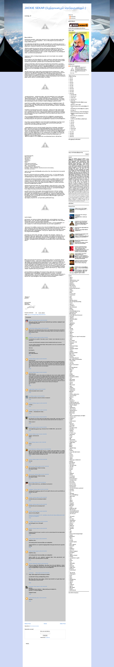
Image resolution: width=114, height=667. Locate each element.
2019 (71, 82)
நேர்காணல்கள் (72, 463)
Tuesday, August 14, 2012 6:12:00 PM (41, 521)
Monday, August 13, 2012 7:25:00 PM (40, 434)
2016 (71, 87)
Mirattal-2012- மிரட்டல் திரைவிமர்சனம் (77, 115)
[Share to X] (41, 313)
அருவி (71, 498)
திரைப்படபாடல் (76, 189)
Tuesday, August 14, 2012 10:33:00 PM (39, 551)
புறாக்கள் (71, 564)
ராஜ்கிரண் (71, 582)
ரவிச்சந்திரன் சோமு (73, 579)
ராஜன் (30, 482)
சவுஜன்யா (71, 458)
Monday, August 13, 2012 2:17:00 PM (41, 337)
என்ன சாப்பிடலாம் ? (73, 513)
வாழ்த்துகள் (71, 351)
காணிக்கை (84, 191)
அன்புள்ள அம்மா (72, 411)
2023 (71, 77)
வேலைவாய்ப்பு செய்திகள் (74, 352)
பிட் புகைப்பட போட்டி (73, 433)
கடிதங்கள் (80, 173)
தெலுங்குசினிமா (72, 323)
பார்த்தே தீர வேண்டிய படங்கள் (74, 280)
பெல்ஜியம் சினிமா (72, 567)
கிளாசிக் (71, 325)
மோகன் (71, 575)
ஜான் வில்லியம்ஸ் (72, 462)
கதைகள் (83, 176)
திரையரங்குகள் (72, 375)
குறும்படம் (86, 184)
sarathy (30, 538)
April (72, 125)
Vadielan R (31, 320)
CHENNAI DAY (71, 186)
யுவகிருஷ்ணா (31, 489)
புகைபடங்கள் (71, 182)
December (73, 94)
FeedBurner (47, 637)
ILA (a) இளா (31, 521)
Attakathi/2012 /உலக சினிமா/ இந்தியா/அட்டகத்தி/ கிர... (80, 108)
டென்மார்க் (71, 540)
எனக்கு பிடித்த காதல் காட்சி (74, 512)
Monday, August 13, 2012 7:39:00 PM (39, 442)
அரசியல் (87, 163)
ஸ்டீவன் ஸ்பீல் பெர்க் (73, 590)
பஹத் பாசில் (74, 193)
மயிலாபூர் (71, 349)
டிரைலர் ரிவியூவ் (72, 425)
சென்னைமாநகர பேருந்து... (83, 178)
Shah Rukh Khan (73, 486)
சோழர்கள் (71, 535)
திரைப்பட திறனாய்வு (73, 544)
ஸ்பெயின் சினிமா (84, 185)
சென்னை (77, 168)
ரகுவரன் (71, 578)
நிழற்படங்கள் (70, 183)
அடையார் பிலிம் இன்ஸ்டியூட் (81, 196)
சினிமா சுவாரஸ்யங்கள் (80, 169)
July (71, 120)
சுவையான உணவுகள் (73, 395)
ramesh (30, 442)
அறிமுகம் (71, 500)
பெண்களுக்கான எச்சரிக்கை (74, 376)
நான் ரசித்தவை (72, 552)
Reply (30, 324)
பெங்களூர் (72, 174)
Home (45, 623)
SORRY (76, 67)
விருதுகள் (71, 588)
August (72, 100)
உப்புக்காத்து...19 (73, 110)
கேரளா (71, 453)
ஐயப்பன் (71, 449)
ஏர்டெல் (71, 517)
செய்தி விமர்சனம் (77, 165)
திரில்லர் (80, 164)
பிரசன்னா (71, 560)
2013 (71, 91)
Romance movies (73, 485)
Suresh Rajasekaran (33, 449)
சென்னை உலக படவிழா (83, 177)
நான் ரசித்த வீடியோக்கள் (83, 182)
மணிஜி (30, 389)
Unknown (30, 358)
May (71, 123)
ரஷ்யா (82, 193)
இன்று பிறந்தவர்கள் (73, 313)
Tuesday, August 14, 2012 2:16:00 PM (40, 497)
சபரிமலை (71, 457)
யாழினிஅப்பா (85, 172)
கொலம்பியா (80, 192)
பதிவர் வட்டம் (84, 168)
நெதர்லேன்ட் (71, 430)
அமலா (71, 497)
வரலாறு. (71, 437)
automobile (72, 489)
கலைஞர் (71, 419)
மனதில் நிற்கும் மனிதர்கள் (78, 179)
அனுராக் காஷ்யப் (72, 496)
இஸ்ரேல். (73, 191)
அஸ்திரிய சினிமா (85, 190)
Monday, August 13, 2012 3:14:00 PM (40, 372)
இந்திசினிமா (72, 324)
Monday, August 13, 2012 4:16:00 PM (37, 396)
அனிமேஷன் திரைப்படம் (73, 410)
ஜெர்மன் (71, 398)
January (72, 129)
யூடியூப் (71, 576)
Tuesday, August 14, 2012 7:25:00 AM (42, 466)
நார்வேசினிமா (81, 189)
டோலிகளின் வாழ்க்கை (73, 541)
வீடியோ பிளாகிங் (72, 379)
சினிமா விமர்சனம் (72, 162)
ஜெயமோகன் (72, 423)
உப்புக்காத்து (33, 314)
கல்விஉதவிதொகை (73, 520)
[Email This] (39, 313)
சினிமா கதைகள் (71, 185)
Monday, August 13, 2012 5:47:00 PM (40, 427)
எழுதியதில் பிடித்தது (79, 191)
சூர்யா (69, 198)
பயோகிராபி (71, 556)
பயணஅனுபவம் (71, 169)
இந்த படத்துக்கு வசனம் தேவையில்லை (80, 181)
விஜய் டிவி (71, 586)
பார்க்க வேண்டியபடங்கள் (84, 160)
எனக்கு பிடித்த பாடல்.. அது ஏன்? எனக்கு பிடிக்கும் (79, 176)
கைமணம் (71, 454)
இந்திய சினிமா (76, 180)
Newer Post (28, 623)
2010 (71, 133)
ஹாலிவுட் (75, 167)
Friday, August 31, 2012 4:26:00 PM (40, 586)
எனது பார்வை (78, 172)
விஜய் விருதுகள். (72, 587)
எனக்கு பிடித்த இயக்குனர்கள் (74, 197)
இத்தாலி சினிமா (72, 412)
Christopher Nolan (83, 194)
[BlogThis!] (40, 313)
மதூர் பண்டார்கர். (72, 572)
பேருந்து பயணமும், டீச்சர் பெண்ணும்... (81, 208)
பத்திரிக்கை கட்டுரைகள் (73, 555)
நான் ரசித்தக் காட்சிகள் (73, 427)
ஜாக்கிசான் (84, 192)
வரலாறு (71, 583)
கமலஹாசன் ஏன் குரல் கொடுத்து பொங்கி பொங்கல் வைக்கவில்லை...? (81, 234)
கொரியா (76, 175)
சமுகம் (85, 165)
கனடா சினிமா (72, 518)
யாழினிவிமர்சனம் (72, 407)
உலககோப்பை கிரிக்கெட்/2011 (84, 186)
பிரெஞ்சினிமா (71, 178)
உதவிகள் (71, 392)
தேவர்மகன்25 (72, 545)
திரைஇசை (80, 183)
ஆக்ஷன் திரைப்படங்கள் (73, 171)
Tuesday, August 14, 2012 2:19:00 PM (40, 504)
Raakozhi (30, 528)
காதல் (70, 372)
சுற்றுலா (71, 386)
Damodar (30, 427)
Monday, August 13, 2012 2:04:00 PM (41, 328)
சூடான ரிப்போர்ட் (73, 177)
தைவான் (86, 198)
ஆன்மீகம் (87, 196)
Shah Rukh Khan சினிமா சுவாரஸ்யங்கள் (76, 488)
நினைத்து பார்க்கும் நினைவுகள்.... (40, 314)
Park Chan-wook (81, 195)
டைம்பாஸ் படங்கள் (72, 293)
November (73, 96)
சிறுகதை (80, 175)
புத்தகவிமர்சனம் (74, 190)
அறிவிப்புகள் (71, 175)
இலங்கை (70, 191)
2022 (71, 79)
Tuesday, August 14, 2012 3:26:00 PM (40, 511)
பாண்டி (71, 559)
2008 (71, 136)
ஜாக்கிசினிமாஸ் (72, 536)
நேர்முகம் (71, 553)
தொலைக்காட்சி (72, 400)
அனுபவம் (29, 314)
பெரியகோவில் (72, 565)
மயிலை (71, 378)
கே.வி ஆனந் (72, 527)
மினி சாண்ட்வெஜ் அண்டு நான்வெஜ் (75, 301)
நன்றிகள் (87, 169)
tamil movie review (73, 441)
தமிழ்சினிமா (74, 161)
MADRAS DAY (76, 184)
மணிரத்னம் (78, 185)
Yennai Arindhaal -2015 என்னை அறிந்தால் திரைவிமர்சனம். (80, 254)
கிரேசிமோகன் (72, 525)
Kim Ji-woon (72, 481)
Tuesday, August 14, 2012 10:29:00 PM (39, 538)
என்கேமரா (81, 184)
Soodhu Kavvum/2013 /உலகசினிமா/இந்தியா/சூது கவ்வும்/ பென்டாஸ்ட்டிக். (81, 261)
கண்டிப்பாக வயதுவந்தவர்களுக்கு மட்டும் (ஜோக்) (77, 415)
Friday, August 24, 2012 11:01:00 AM (42, 572)
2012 (71, 93)
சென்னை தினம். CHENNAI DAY (75, 459)
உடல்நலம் (71, 506)
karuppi (30, 597)
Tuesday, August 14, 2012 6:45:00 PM (40, 528)
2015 (71, 88)
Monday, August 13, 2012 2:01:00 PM (40, 320)
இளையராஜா (72, 505)
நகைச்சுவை (70, 181)
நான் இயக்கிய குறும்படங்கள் (74, 402)
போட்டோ (85, 174)
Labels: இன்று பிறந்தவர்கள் (74, 357)
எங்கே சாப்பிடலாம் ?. (73, 509)
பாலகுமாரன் (71, 431)
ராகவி (85, 193)
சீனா (70, 529)
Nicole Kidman (75, 195)
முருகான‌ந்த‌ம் (31, 586)
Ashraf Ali (31, 403)
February (72, 128)
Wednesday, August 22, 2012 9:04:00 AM (40, 563)
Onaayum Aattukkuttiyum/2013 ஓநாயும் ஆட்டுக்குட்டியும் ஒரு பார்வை (81, 247)
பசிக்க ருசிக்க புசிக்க (73, 465)
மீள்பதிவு (75, 183)
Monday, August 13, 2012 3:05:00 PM (40, 358)
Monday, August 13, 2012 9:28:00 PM (44, 449)
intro (70, 492)
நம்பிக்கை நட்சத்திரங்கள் (74, 551)
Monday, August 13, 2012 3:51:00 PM (38, 389)
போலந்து (80, 190)
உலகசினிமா (73, 164)
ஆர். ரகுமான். (72, 502)
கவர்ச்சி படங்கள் (82, 197)
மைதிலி (71, 406)
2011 (71, 131)
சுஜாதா (87, 197)
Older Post (63, 623)
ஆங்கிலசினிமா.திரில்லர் (72, 173)
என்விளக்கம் (70, 179)
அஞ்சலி (71, 371)
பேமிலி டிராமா (72, 568)
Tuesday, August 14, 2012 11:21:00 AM (41, 489)
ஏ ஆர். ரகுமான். (72, 516)
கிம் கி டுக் (71, 524)
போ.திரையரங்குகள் (73, 569)
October (72, 97)
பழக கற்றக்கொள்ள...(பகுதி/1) (74, 557)
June (72, 122)
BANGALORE (72, 477)
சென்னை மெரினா (72, 360)
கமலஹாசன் (71, 418)
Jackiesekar (31, 572)
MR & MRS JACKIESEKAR (75, 66)
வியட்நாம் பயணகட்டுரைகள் (74, 364)
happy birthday (72, 439)
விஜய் (70, 438)
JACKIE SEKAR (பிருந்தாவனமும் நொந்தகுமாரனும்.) (55, 7)
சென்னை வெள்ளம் (73, 421)
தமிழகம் (80, 159)
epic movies (74, 196)
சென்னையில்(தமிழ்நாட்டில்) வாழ (81, 170)
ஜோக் (70, 327)
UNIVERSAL (31, 337)
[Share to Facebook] (42, 313)
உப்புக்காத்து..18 (73, 117)
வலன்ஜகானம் (72, 584)
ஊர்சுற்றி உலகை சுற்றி (73, 508)
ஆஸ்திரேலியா (72, 504)
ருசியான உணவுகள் (73, 408)
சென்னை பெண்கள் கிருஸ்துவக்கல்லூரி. (78, 198)
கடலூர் (71, 414)
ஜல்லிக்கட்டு (71, 396)
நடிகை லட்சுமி (72, 549)
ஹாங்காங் (71, 474)
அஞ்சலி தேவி (72, 493)
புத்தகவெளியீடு (72, 563)
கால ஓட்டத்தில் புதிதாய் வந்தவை (75, 451)
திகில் (76, 182)
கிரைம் (70, 167)
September (73, 99)
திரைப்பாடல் (71, 399)
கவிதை (88, 176)
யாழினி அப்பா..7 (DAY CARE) (76, 104)
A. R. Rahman (72, 476)
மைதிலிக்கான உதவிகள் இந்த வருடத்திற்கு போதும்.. (79, 118)
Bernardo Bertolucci (76, 194)
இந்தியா (71, 443)
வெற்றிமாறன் (72, 473)
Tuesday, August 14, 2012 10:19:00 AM (38, 482)
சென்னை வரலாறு (84, 180)
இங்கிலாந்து (77, 186)
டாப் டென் (71, 539)
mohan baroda (31, 328)
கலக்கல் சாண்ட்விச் (82, 162)
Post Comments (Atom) (34, 626)
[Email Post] (36, 312)
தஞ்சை (71, 543)
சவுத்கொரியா (72, 528)
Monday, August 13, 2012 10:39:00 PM (40, 459)
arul (29, 396)
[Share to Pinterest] (44, 313)
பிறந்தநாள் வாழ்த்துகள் (73, 404)
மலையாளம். (79, 174)
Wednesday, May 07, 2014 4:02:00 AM (39, 597)
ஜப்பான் (71, 189)
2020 (71, 80)
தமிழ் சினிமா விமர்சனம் (73, 300)
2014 (71, 90)
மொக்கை (79, 193)
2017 (71, 85)
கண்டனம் (85, 173)
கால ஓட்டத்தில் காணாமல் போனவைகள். (76, 315)
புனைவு (76, 178)
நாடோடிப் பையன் (31, 466)
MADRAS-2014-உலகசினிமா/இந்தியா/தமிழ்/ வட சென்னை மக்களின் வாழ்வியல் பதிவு (81, 268)
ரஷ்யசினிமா (71, 580)
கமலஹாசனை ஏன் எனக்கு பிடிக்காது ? (81, 221)
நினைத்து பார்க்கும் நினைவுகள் (75, 403)
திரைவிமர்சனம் (83, 161)
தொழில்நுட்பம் (72, 548)
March (72, 126)
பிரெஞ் (71, 561)
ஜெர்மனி (71, 537)
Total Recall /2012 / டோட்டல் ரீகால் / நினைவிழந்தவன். (80, 111)
